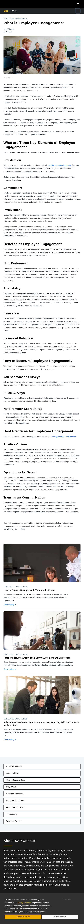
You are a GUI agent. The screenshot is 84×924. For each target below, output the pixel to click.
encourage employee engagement (63, 436)
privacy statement (24, 903)
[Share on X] (14, 78)
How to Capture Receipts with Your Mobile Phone (29, 590)
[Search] (77, 10)
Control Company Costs (15, 780)
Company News (12, 773)
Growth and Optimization (15, 807)
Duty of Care (11, 787)
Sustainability (11, 814)
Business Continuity (14, 766)
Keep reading (9, 605)
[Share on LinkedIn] (21, 78)
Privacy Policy (67, 899)
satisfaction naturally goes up (60, 165)
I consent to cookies (23, 917)
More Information (60, 917)
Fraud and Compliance (15, 801)
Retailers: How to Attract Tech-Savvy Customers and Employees (37, 658)
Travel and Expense (14, 821)
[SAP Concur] (14, 4)
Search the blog (63, 9)
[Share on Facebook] (17, 78)
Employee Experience (15, 794)
